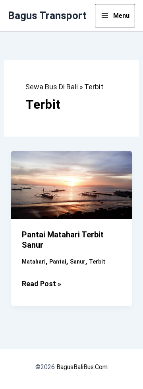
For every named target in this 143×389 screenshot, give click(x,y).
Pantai (57, 261)
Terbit (97, 261)
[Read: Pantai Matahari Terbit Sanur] (71, 184)
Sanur (77, 261)
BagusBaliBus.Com (82, 367)
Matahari (34, 261)
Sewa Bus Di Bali (51, 87)
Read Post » (41, 284)
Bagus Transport (47, 15)
